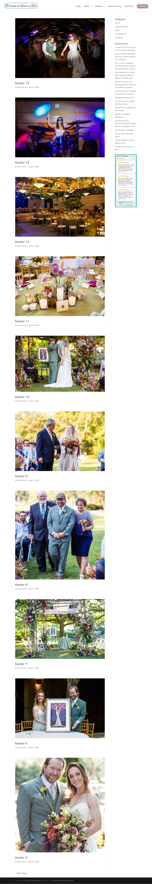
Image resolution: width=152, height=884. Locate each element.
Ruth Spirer (22, 87)
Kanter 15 (22, 83)
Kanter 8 (21, 584)
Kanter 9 (21, 476)
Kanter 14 (22, 162)
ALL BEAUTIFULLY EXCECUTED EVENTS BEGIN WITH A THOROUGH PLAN (125, 123)
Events (117, 23)
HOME (78, 6)
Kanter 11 (22, 321)
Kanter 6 (21, 743)
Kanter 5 (21, 857)
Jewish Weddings (114, 6)
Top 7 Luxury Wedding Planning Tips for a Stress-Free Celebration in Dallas (125, 66)
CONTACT (142, 6)
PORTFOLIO (129, 6)
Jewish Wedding (121, 26)
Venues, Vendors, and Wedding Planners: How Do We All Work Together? (126, 85)
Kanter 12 (22, 242)
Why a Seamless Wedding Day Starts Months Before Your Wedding (125, 57)
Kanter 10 (22, 397)
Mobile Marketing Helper (63, 880)
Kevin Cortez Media (33, 880)
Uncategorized (120, 34)
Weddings (119, 37)
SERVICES (98, 6)
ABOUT (87, 6)
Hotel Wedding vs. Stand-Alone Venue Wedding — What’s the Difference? (125, 75)
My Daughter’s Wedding (124, 130)
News (117, 30)
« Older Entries (21, 873)
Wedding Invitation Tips (124, 97)
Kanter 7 (21, 664)
